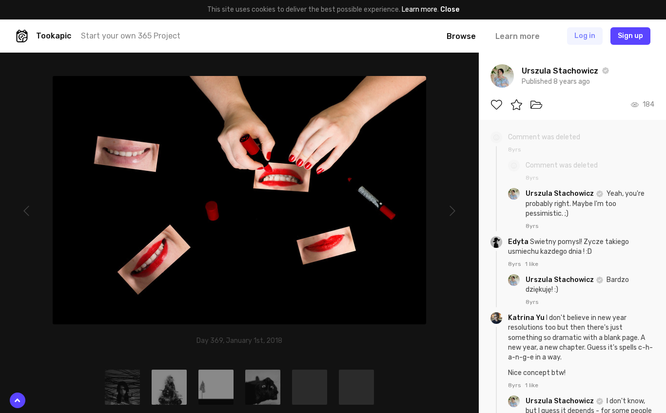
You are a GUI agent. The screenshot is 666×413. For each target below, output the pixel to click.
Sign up (630, 36)
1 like (531, 264)
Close (449, 9)
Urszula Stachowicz (560, 193)
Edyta (519, 242)
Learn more (419, 9)
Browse (461, 36)
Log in (584, 36)
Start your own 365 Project (130, 35)
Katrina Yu (527, 318)
